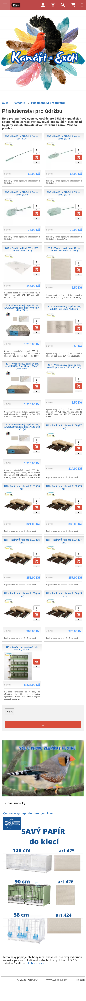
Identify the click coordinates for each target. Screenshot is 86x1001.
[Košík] (73, 5)
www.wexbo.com (56, 979)
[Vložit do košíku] (36, 157)
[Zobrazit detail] (36, 662)
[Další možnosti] (82, 5)
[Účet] (43, 5)
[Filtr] (53, 5)
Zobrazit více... (37, 963)
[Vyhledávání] (63, 5)
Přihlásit (80, 979)
